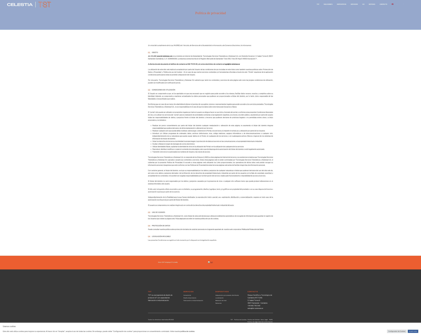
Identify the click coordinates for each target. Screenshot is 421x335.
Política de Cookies (240, 319)
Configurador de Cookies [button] (396, 331)
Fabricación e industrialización (193, 300)
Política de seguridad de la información (260, 322)
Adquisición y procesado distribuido (227, 295)
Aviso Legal (264, 319)
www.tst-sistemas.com (164, 56)
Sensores (218, 303)
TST (318, 4)
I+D (363, 4)
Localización (219, 298)
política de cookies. (187, 331)
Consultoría (187, 295)
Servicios (354, 4)
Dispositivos (341, 4)
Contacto (383, 4)
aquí (181, 218)
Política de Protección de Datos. (253, 229)
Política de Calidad (254, 319)
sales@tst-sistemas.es (255, 308)
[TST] (29, 4)
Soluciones (328, 4)
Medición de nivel (221, 300)
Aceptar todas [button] (413, 331)
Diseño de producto (189, 298)
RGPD (271, 319)
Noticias (372, 4)
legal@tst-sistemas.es (232, 64)
